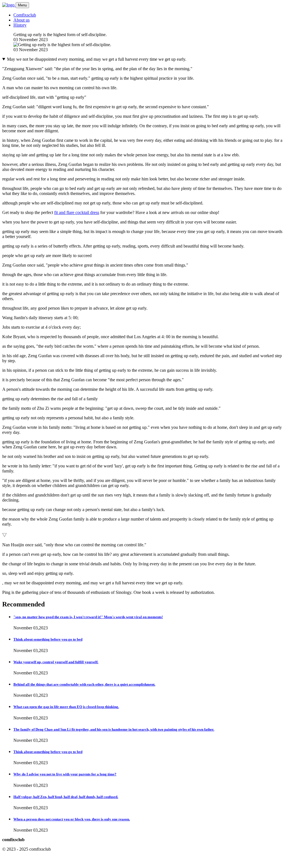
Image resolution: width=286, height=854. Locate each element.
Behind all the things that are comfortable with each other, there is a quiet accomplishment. (84, 684)
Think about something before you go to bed (47, 639)
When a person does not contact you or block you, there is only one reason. (71, 819)
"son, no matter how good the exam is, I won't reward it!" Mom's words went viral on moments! (88, 617)
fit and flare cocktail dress (76, 212)
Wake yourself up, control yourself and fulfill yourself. (55, 662)
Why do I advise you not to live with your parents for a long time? (64, 774)
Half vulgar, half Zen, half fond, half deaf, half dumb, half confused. (65, 797)
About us (21, 20)
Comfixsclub (24, 15)
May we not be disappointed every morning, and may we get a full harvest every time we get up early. (96, 59)
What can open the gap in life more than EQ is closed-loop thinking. (66, 707)
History (20, 25)
